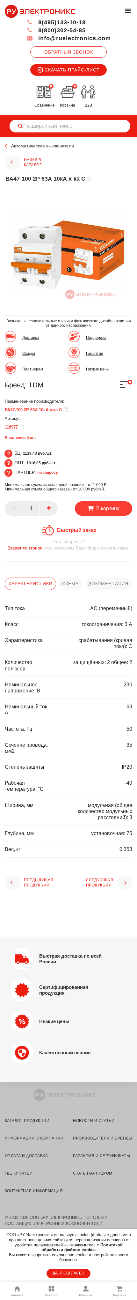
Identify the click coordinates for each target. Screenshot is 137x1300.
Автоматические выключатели (42, 145)
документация (108, 583)
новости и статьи (93, 1120)
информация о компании (34, 1138)
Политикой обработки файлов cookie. (82, 1247)
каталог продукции (27, 1120)
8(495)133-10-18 (61, 22)
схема (70, 583)
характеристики (30, 583)
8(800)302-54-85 (61, 30)
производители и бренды (102, 1138)
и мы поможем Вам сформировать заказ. (69, 544)
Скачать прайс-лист (72, 69)
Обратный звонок (68, 52)
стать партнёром (92, 1173)
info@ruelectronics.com (73, 38)
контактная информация (34, 1191)
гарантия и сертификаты (101, 1156)
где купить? (18, 1173)
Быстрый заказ (76, 530)
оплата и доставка (26, 1156)
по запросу (47, 472)
